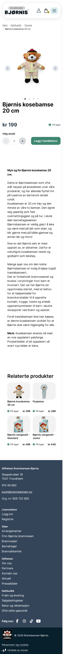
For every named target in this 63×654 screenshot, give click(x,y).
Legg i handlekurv (45, 140)
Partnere (7, 568)
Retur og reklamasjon (15, 605)
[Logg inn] (39, 10)
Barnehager (9, 546)
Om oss (7, 563)
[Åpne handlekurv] (46, 10)
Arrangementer (12, 531)
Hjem (4, 25)
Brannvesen (9, 541)
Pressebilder (10, 583)
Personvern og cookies (15, 644)
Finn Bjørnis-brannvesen (18, 536)
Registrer (8, 519)
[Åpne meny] (54, 10)
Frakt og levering (13, 595)
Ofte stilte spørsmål (14, 610)
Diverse (28, 25)
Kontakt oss (9, 573)
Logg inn (7, 514)
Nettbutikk (16, 25)
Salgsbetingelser (12, 600)
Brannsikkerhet (12, 551)
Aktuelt (6, 578)
